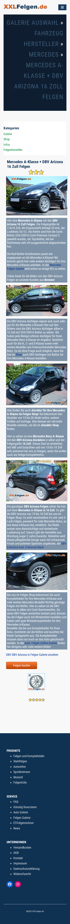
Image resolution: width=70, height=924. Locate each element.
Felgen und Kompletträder (28, 756)
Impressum (20, 863)
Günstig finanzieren (25, 807)
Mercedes (44, 54)
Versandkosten (22, 847)
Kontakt (18, 858)
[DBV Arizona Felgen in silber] (36, 689)
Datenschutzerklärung (26, 868)
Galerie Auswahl (33, 22)
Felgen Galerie (21, 817)
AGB (16, 852)
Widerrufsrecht (22, 874)
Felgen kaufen (21, 665)
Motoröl (18, 777)
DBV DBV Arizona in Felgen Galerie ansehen (32, 654)
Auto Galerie (20, 812)
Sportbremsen (21, 772)
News (16, 828)
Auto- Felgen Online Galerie (41, 643)
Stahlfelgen (20, 761)
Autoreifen (19, 766)
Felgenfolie (20, 782)
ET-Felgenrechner (23, 823)
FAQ (15, 801)
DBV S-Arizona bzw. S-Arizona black (36, 545)
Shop (19, 354)
